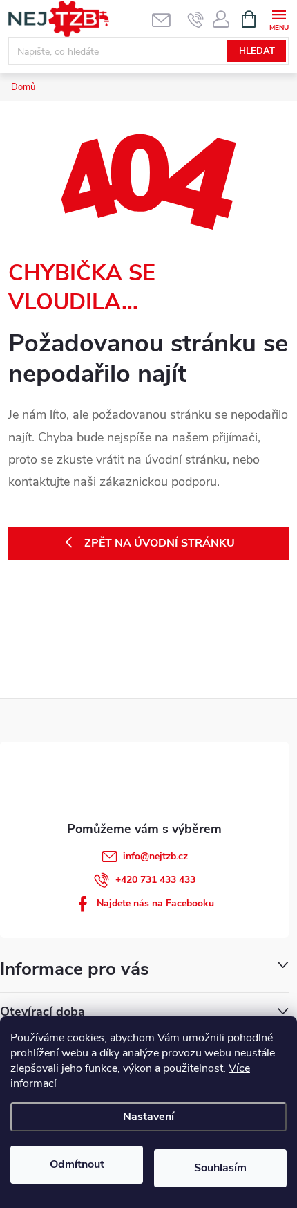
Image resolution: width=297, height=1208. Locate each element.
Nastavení (148, 1116)
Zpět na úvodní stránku (159, 543)
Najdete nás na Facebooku (155, 903)
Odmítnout (77, 1164)
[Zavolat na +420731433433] (195, 19)
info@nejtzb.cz (155, 856)
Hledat (257, 51)
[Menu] (278, 18)
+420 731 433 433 (155, 879)
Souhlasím (220, 1167)
